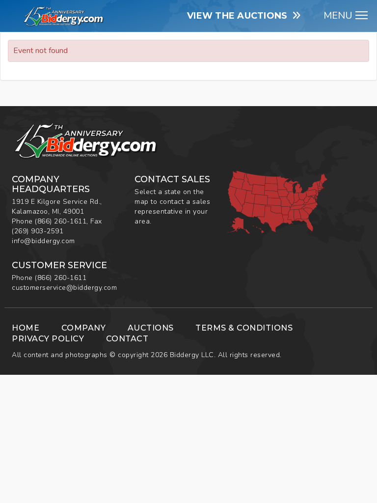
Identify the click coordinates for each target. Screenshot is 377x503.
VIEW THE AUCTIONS (240, 15)
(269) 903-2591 (37, 231)
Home (25, 328)
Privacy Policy (48, 338)
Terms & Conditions (244, 328)
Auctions (151, 328)
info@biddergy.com (43, 241)
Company (83, 328)
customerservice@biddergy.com (64, 287)
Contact (127, 338)
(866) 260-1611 (60, 221)
